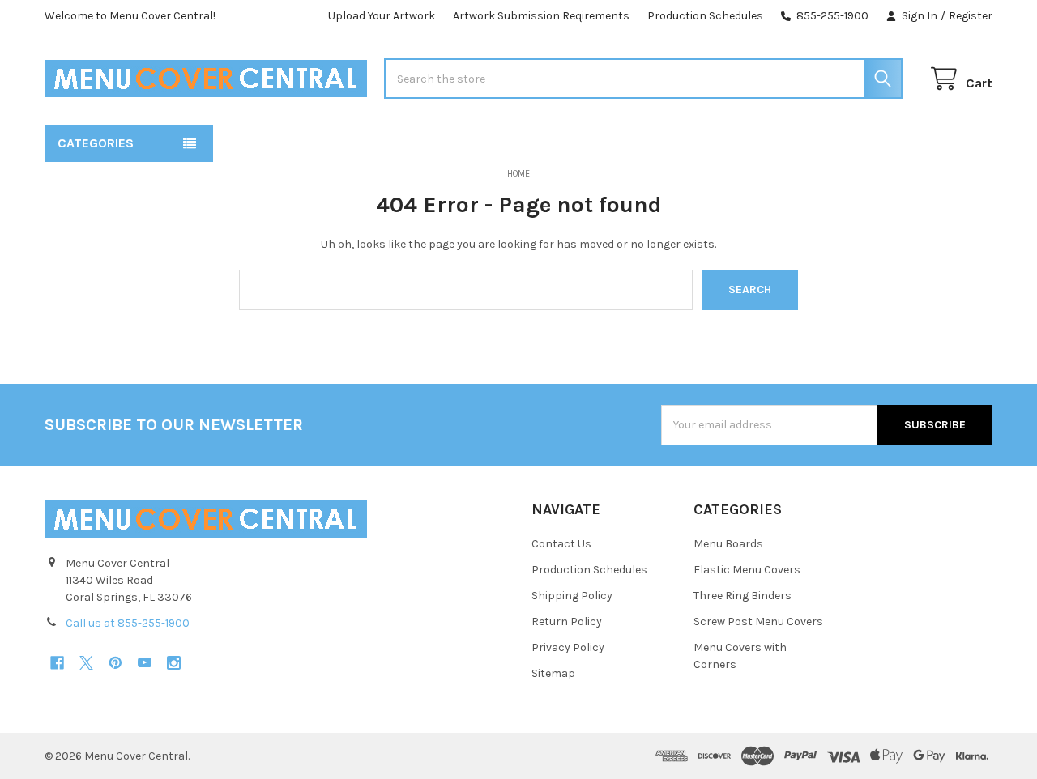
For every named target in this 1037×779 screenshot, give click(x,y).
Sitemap (553, 673)
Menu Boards (728, 544)
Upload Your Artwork (381, 16)
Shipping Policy (571, 595)
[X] (86, 662)
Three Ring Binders (742, 595)
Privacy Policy (567, 647)
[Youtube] (144, 662)
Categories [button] (96, 143)
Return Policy (566, 621)
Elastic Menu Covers (746, 570)
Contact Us (561, 544)
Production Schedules (705, 16)
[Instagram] (173, 662)
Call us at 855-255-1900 (128, 623)
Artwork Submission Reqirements (541, 16)
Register (970, 16)
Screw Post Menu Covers (758, 621)
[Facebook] (57, 662)
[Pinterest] (115, 662)
